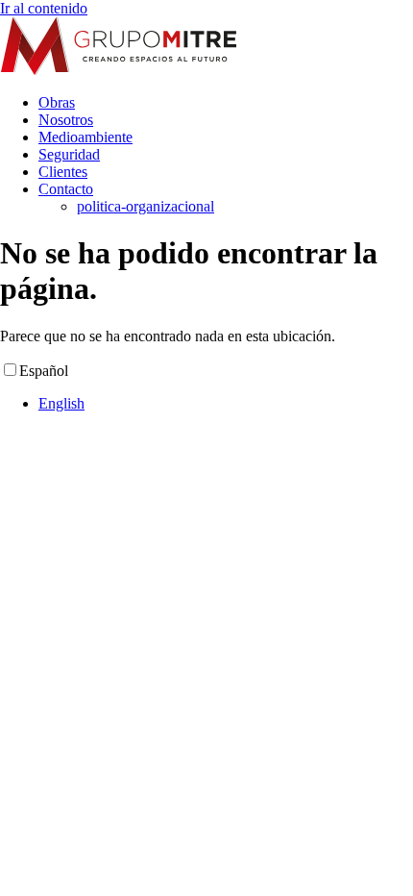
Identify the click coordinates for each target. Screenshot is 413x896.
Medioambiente (85, 137)
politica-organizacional (145, 206)
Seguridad (69, 154)
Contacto (65, 189)
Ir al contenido (43, 8)
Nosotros (65, 120)
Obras (56, 102)
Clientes (62, 171)
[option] (225, 403)
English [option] (61, 403)
